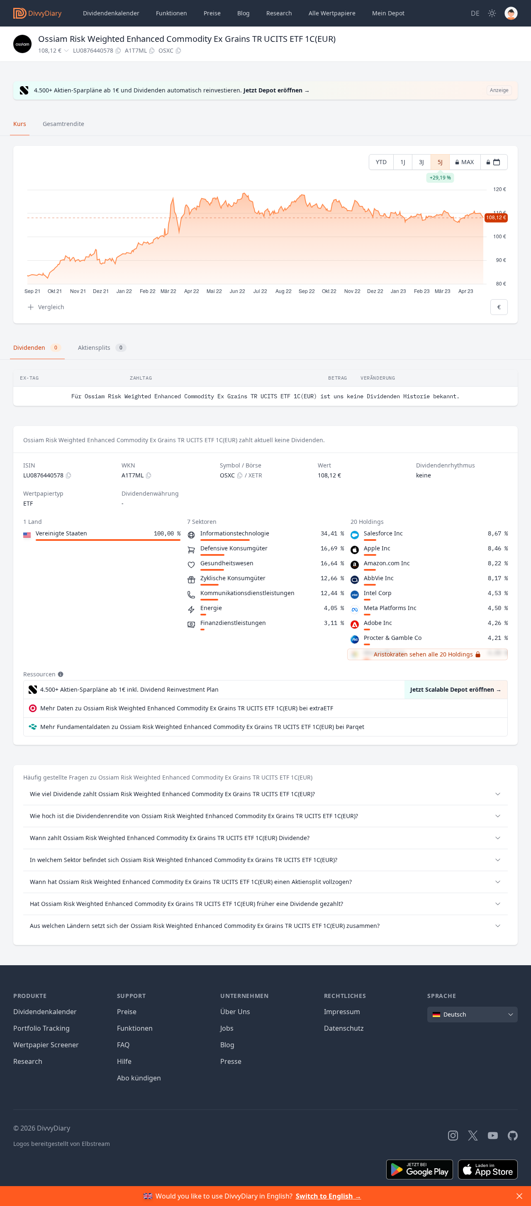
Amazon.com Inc (387, 563)
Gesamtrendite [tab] (63, 124)
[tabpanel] (265, 235)
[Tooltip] (60, 674)
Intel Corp (378, 593)
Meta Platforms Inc (390, 608)
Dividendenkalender (111, 13)
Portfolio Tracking (41, 1028)
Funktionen (171, 13)
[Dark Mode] (492, 13)
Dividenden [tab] (35, 347)
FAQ (123, 1044)
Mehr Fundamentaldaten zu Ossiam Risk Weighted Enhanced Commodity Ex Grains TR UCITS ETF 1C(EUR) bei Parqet (202, 727)
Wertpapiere (332, 13)
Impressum (342, 1011)
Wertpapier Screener (46, 1044)
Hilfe (124, 1061)
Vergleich (51, 307)
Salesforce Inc (383, 533)
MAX (467, 162)
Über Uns (235, 1011)
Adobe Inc (378, 623)
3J (421, 162)
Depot (388, 13)
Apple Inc (377, 548)
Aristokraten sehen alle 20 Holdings (423, 654)
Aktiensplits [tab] (100, 347)
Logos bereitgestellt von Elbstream (61, 1144)
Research (27, 1061)
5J (440, 164)
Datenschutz (344, 1028)
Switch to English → (328, 1196)
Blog (227, 1044)
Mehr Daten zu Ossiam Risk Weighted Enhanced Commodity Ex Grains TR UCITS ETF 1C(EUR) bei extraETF (186, 708)
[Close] (519, 1196)
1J (402, 162)
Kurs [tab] (19, 124)
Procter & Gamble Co (392, 638)
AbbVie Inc (379, 578)
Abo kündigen (139, 1077)
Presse (230, 1061)
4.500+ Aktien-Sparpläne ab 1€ (129, 689)
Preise (212, 13)
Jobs (227, 1028)
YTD (381, 162)
